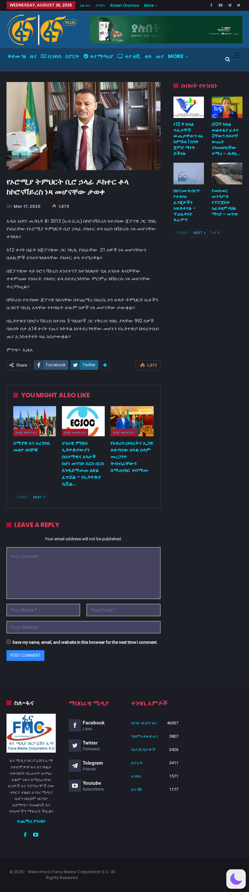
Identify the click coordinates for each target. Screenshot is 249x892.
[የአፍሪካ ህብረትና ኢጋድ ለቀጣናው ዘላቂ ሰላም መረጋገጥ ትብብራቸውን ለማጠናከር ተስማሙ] (132, 421)
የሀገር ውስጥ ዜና (26, 432)
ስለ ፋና (85, 5)
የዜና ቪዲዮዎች (143, 749)
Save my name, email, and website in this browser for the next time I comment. (85, 642)
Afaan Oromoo (124, 5)
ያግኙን (100, 5)
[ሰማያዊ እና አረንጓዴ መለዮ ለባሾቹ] (34, 421)
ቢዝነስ (54, 56)
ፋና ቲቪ (132, 56)
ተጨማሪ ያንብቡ (31, 821)
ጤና (160, 56)
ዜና (33, 56)
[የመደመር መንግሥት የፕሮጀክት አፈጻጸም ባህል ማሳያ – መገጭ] (227, 173)
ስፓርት (72, 56)
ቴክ (148, 56)
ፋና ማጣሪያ (101, 56)
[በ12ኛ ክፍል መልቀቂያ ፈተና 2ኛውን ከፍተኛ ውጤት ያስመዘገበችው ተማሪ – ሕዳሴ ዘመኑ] (227, 107)
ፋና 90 (136, 789)
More (149, 5)
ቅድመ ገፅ (17, 56)
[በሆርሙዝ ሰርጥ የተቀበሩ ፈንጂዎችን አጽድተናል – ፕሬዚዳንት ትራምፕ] (188, 173)
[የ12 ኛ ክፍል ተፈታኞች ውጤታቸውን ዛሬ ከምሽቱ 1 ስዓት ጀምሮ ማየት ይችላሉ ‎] (188, 107)
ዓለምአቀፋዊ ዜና (144, 736)
